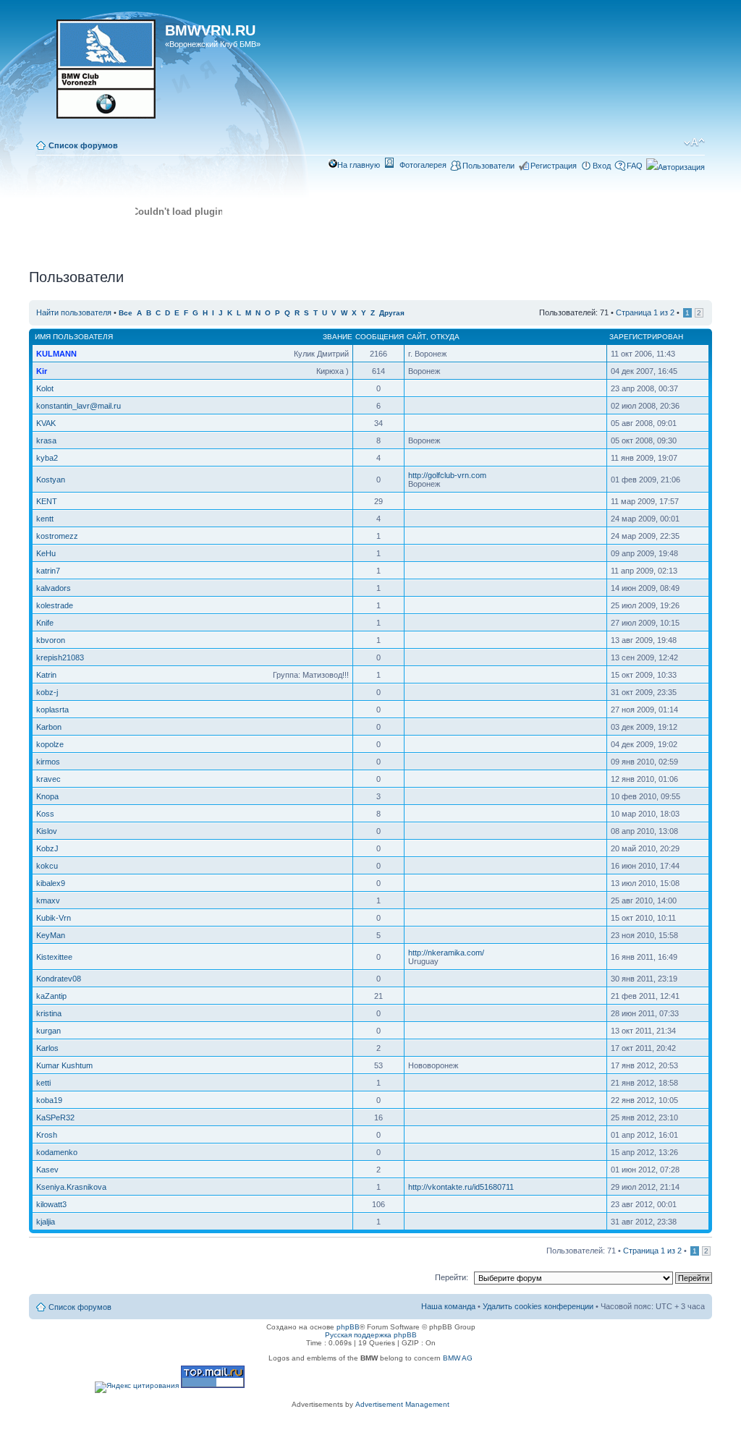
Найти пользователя (73, 312)
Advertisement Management (402, 1404)
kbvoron (50, 640)
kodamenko (56, 1152)
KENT (46, 501)
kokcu (47, 865)
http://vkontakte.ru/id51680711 (461, 1187)
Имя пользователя (74, 337)
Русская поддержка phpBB (371, 1335)
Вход (602, 165)
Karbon (49, 727)
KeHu (46, 553)
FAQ (635, 165)
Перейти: (451, 1277)
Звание (337, 337)
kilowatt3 (51, 1204)
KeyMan (50, 935)
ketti (43, 1082)
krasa (46, 440)
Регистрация (553, 165)
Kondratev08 (58, 978)
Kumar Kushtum (64, 1065)
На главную (358, 165)
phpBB (348, 1327)
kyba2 (47, 458)
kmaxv (48, 900)
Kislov (46, 831)
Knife (45, 622)
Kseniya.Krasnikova (71, 1187)
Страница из (645, 312)
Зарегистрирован (646, 337)
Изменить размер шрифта (694, 142)
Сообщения (379, 337)
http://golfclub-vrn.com (447, 475)
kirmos (48, 761)
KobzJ (47, 848)
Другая (392, 313)
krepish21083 (60, 657)
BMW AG (458, 1358)
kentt (45, 518)
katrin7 (48, 570)
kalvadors (53, 588)
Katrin (46, 674)
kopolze (50, 744)
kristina (49, 1013)
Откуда (445, 337)
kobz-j (47, 692)
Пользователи (488, 165)
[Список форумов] (99, 74)
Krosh (46, 1134)
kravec (48, 779)
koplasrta (52, 709)
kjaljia (45, 1221)
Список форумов (83, 145)
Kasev (47, 1169)
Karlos (47, 1048)
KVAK (46, 423)
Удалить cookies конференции (538, 1306)
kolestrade (54, 605)
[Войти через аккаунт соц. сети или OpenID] (675, 165)
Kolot (45, 388)
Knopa (47, 796)
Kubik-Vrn (53, 918)
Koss (45, 813)
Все (125, 313)
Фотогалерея (422, 165)
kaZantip (51, 996)
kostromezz (57, 536)
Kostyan (50, 479)
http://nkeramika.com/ (446, 952)
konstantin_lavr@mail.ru (78, 405)
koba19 (49, 1100)
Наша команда (448, 1306)
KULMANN (56, 353)
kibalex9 (50, 883)
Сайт (416, 337)
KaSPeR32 (55, 1117)
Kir (41, 371)
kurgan (48, 1030)
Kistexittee (54, 957)
